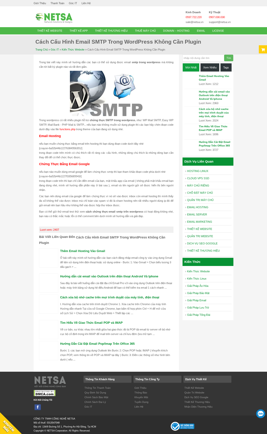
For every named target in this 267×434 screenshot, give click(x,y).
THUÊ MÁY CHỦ (145, 30)
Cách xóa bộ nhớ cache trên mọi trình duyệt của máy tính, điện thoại (109, 297)
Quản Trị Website (194, 392)
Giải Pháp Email (196, 300)
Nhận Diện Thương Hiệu (198, 406)
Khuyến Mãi (141, 397)
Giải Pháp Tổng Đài (198, 314)
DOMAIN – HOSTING (176, 30)
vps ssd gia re (62, 18)
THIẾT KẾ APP (79, 30)
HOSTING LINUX (197, 171)
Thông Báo (140, 392)
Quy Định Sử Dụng (95, 392)
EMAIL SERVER (197, 214)
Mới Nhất (191, 67)
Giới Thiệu (40, 3)
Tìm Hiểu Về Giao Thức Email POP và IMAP (91, 322)
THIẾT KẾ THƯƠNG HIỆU (111, 30)
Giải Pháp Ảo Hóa (197, 285)
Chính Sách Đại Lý (95, 402)
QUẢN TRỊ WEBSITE (200, 236)
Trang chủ (41, 49)
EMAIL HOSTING (197, 207)
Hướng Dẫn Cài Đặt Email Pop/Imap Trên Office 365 (97, 343)
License (218, 30)
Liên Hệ (86, 3)
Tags (226, 67)
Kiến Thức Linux (197, 278)
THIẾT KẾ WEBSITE (49, 30)
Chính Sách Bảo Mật (96, 397)
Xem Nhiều (210, 67)
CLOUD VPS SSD (198, 178)
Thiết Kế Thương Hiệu (197, 402)
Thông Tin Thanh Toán (97, 387)
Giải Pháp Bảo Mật (198, 293)
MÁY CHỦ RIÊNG (198, 185)
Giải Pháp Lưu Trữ (198, 307)
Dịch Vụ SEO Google (196, 397)
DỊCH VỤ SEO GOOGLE (202, 243)
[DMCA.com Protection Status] (45, 395)
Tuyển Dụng (141, 402)
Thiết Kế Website (194, 387)
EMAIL (201, 30)
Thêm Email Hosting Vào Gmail (82, 251)
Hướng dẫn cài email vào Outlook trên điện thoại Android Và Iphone (109, 276)
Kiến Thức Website (73, 49)
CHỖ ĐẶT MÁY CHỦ (200, 192)
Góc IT (73, 3)
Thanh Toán (57, 3)
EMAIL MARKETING (199, 221)
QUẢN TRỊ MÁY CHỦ (200, 200)
